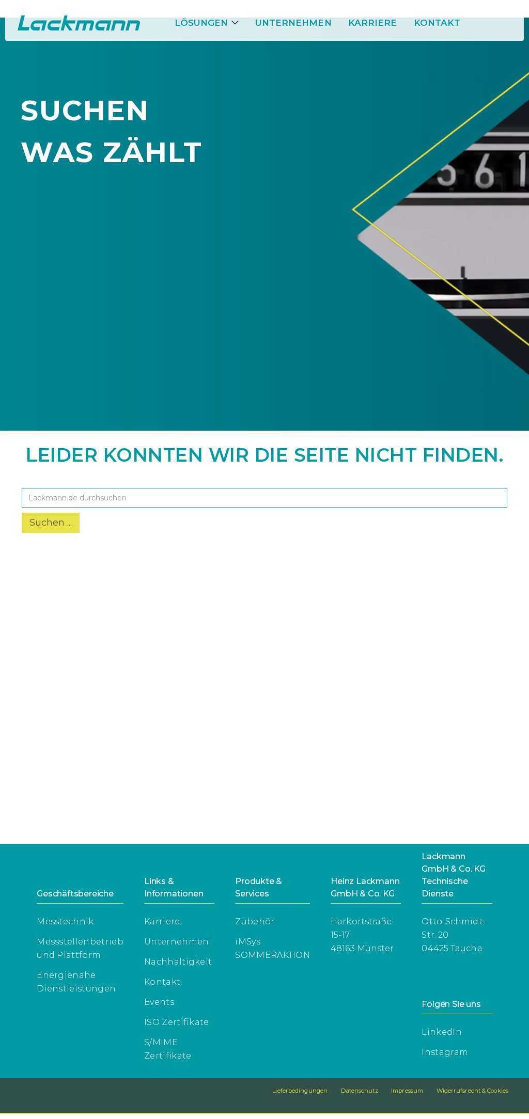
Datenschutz (359, 1090)
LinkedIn (442, 1032)
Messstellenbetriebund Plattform (80, 948)
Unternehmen (293, 23)
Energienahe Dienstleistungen (76, 982)
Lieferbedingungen (300, 1090)
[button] (207, 23)
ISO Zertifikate (176, 1022)
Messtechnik (65, 921)
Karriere (162, 921)
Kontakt (437, 23)
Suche (37, 479)
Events (159, 1002)
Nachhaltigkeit (178, 962)
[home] (79, 22)
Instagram (445, 1052)
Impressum (407, 1090)
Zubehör (254, 921)
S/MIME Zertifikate (168, 1049)
